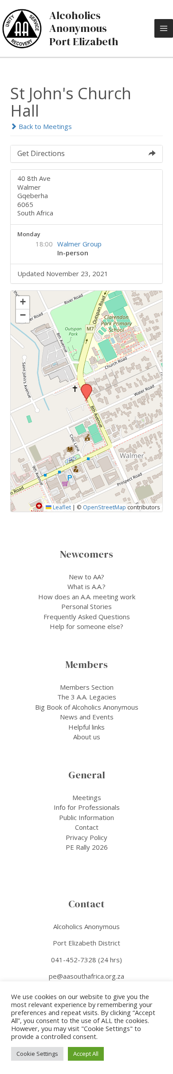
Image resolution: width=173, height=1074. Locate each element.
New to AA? (86, 576)
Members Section (87, 687)
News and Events (87, 716)
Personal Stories (86, 606)
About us (86, 736)
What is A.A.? (86, 586)
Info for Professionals (87, 807)
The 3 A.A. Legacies (86, 696)
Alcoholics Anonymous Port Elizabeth (83, 28)
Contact (86, 827)
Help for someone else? (86, 626)
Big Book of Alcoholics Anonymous (86, 707)
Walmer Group (79, 243)
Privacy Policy (86, 837)
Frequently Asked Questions (86, 616)
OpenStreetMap (104, 507)
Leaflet (61, 507)
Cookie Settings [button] (37, 1054)
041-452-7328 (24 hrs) (86, 959)
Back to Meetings (44, 126)
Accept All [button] (85, 1054)
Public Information (86, 817)
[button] (83, 386)
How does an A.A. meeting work (86, 596)
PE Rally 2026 (87, 847)
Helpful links (86, 727)
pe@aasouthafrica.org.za (86, 976)
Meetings (86, 797)
